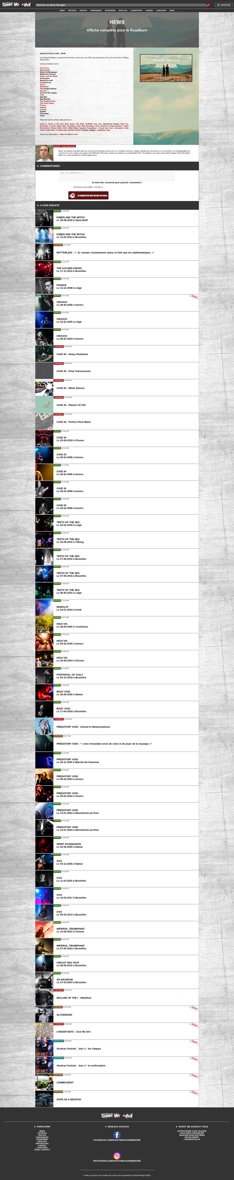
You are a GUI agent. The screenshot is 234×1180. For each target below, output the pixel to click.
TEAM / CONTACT (42, 1150)
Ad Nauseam (61, 130)
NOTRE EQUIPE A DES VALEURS (191, 1131)
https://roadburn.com (69, 134)
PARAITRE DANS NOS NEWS (192, 1135)
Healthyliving (45, 82)
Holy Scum (69, 124)
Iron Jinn (98, 124)
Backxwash (45, 70)
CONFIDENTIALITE (192, 1139)
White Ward (73, 128)
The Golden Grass (47, 101)
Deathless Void (103, 130)
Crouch (43, 109)
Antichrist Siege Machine (111, 126)
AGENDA (42, 1146)
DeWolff (89, 124)
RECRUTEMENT (192, 1137)
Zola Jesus (44, 68)
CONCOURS (42, 1148)
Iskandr (43, 107)
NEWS (42, 1131)
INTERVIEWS (42, 1139)
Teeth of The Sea (55, 124)
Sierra (42, 84)
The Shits (80, 124)
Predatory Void (73, 126)
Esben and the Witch (49, 76)
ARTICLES (42, 1141)
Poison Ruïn (56, 128)
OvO (65, 128)
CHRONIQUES (42, 1137)
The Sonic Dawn (47, 103)
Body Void (61, 126)
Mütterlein (44, 87)
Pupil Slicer (50, 130)
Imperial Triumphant (88, 128)
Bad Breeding (88, 126)
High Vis (124, 124)
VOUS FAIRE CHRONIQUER (192, 1133)
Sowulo (43, 91)
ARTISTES (42, 1133)
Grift (42, 95)
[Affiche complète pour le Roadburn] (166, 68)
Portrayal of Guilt (47, 126)
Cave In (43, 124)
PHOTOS (42, 1135)
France (43, 105)
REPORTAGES (42, 1143)
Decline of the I (74, 130)
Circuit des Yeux (106, 128)
